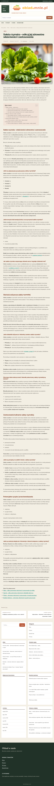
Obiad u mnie (9, 748)
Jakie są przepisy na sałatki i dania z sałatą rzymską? (17, 120)
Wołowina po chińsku (33, 700)
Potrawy (8, 22)
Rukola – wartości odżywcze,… (35, 658)
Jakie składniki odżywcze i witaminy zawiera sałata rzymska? (19, 115)
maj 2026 (4, 721)
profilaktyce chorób (14, 268)
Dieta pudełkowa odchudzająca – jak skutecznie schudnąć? (40, 733)
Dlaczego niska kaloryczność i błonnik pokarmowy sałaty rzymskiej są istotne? (22, 116)
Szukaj (49, 17)
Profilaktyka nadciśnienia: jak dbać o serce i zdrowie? (13, 614)
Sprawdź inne (20, 22)
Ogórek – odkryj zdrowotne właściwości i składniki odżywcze (18, 593)
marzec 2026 (5, 727)
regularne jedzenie (37, 255)
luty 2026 (4, 730)
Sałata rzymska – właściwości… (12, 107)
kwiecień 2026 (5, 724)
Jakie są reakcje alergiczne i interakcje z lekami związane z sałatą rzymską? (22, 123)
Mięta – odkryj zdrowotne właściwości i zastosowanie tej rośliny (19, 590)
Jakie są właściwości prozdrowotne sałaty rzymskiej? (18, 109)
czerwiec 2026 (5, 717)
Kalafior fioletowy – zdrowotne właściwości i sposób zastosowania (19, 598)
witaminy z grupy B (29, 351)
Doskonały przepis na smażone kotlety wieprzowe (38, 678)
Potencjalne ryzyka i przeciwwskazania (14, 121)
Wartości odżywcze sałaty (13, 295)
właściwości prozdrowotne (17, 171)
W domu (13, 22)
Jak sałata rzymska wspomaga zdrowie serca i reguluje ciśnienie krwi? (21, 112)
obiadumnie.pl (25, 41)
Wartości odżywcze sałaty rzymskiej (13, 113)
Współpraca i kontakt (48, 1)
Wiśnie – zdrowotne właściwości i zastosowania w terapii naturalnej (20, 595)
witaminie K (26, 196)
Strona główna (3, 27)
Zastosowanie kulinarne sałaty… (12, 118)
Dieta (2, 22)
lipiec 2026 (5, 714)
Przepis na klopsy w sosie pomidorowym (36, 694)
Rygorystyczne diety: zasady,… (35, 648)
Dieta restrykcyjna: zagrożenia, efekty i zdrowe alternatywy (40, 717)
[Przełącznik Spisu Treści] (35, 105)
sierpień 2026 (5, 711)
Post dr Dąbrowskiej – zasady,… (35, 645)
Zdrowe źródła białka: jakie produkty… (36, 655)
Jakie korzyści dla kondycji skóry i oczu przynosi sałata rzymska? (20, 110)
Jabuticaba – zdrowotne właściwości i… (36, 651)
